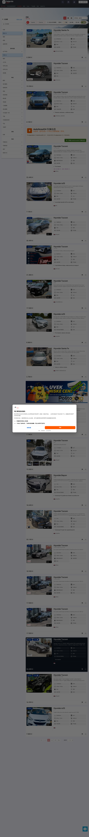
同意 (60, 427)
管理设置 (29, 427)
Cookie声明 (48, 430)
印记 (39, 430)
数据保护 (43, 430)
